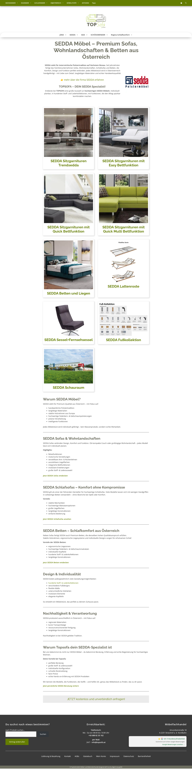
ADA (83, 35)
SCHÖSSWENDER (98, 35)
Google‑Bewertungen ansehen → (173, 744)
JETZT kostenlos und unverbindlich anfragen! (96, 699)
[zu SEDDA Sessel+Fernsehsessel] (123, 268)
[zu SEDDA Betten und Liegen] (68, 268)
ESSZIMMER (25, 3)
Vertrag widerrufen (17, 742)
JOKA (62, 35)
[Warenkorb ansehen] (181, 3)
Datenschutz (129, 756)
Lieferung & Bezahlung (50, 756)
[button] (18, 3)
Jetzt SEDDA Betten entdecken (56, 562)
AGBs (77, 756)
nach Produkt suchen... (15, 730)
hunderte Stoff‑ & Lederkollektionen (63, 583)
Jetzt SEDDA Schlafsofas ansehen (57, 519)
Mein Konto (101, 756)
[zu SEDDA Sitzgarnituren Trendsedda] (68, 138)
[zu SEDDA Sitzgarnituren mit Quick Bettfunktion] (68, 204)
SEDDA (72, 35)
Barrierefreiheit (144, 756)
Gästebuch (87, 756)
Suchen (43, 734)
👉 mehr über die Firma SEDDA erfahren (82, 79)
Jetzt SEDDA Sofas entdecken (55, 475)
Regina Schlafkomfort (120, 35)
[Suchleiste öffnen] (186, 3)
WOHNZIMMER (11, 3)
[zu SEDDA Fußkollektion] (123, 322)
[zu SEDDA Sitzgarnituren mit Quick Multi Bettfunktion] (123, 138)
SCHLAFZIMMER (39, 3)
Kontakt (67, 756)
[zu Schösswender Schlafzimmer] (123, 204)
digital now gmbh (117, 767)
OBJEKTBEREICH (55, 3)
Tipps (94, 3)
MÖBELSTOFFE (71, 3)
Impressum (115, 756)
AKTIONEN (85, 3)
